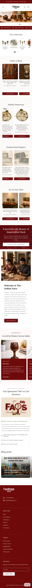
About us (5, 522)
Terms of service (7, 543)
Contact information (8, 549)
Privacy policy (6, 541)
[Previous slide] (9, 24)
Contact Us (5, 525)
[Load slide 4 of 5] (18, 24)
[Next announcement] (29, 1)
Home (4, 514)
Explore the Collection (16, 244)
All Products (6, 519)
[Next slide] (22, 24)
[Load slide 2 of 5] (14, 24)
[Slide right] (19, 480)
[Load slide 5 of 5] (20, 24)
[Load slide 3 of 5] (16, 24)
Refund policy (6, 551)
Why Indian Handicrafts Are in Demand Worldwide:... (15, 471)
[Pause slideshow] (30, 24)
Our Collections (11, 320)
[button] (3, 7)
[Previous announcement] (3, 1)
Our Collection (6, 517)
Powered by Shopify (22, 585)
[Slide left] (12, 480)
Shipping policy (7, 546)
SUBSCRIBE (9, 574)
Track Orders (6, 527)
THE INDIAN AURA (13, 585)
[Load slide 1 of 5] (12, 24)
